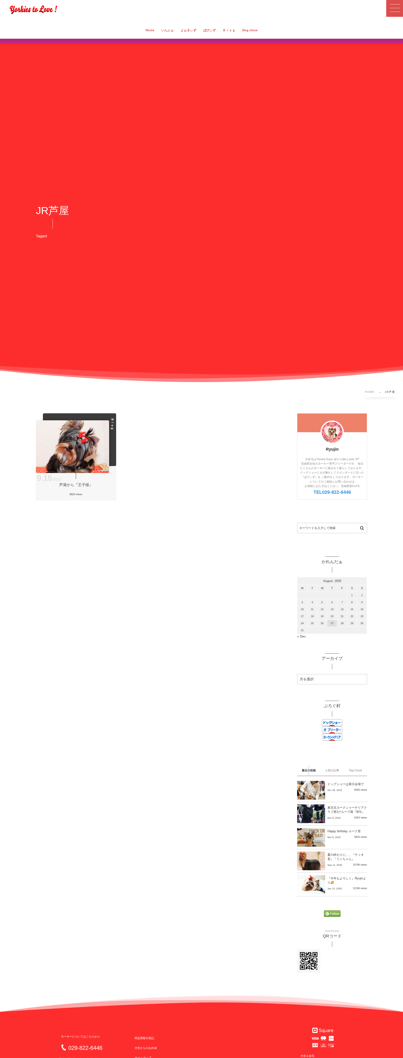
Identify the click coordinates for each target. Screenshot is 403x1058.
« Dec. (302, 636)
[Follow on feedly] (332, 914)
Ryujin (332, 449)
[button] (394, 8)
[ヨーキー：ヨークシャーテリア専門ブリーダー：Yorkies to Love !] (33, 9)
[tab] (308, 770)
